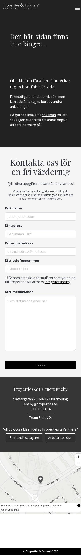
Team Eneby (39, 417)
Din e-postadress (19, 243)
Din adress (13, 225)
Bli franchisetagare (24, 437)
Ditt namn (13, 208)
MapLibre (6, 505)
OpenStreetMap (10, 509)
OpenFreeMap (22, 505)
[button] (75, 7)
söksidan (49, 115)
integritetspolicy (57, 282)
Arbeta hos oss (60, 437)
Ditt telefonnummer (22, 260)
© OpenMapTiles (40, 505)
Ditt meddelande (19, 292)
